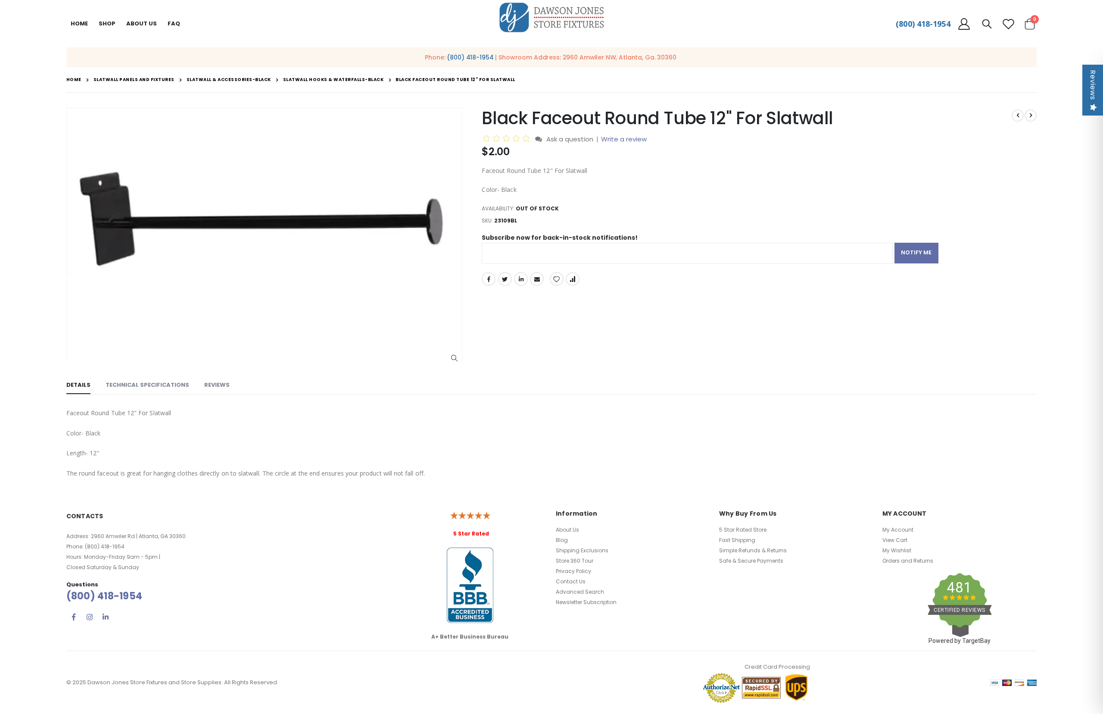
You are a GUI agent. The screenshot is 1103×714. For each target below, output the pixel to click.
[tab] (78, 385)
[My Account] (964, 24)
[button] (454, 358)
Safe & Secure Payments (751, 560)
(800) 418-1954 (923, 24)
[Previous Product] (1018, 116)
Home (79, 23)
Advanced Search (580, 591)
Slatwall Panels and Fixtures (133, 80)
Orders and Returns (907, 560)
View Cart (894, 540)
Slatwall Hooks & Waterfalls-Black (333, 80)
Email (537, 279)
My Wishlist (896, 550)
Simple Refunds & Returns (753, 550)
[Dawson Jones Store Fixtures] (551, 18)
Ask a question (569, 139)
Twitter (505, 279)
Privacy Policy (573, 571)
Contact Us (571, 581)
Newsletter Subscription (586, 602)
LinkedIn (521, 279)
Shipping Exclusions (582, 550)
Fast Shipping (737, 540)
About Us (567, 529)
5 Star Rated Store (742, 529)
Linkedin (105, 617)
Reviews (1093, 85)
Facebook (488, 279)
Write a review (624, 139)
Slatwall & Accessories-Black (229, 80)
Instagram (89, 617)
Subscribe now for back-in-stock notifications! (560, 237)
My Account (897, 529)
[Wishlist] (1008, 24)
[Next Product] (1031, 116)
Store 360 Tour (574, 560)
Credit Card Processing (777, 667)
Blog (562, 540)
